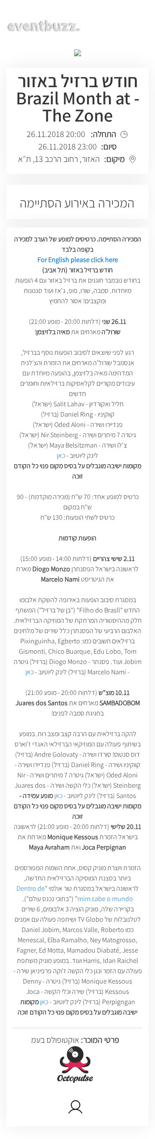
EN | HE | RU (123, 24)
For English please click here (77, 259)
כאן (61, 455)
